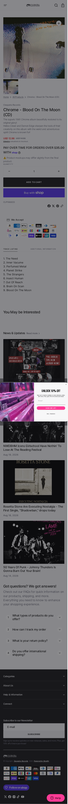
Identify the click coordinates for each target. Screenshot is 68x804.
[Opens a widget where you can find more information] (53, 798)
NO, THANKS (50, 413)
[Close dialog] (65, 384)
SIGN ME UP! (50, 408)
